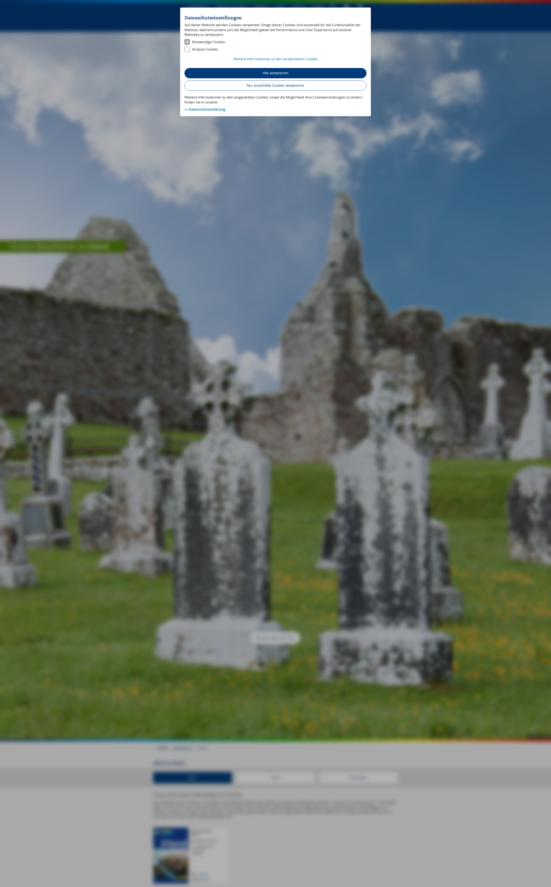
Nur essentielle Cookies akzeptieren (275, 85)
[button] (275, 61)
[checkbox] (275, 42)
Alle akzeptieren (275, 73)
